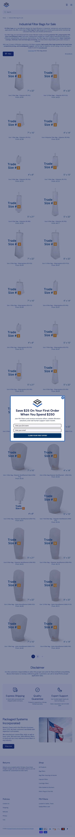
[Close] (63, 398)
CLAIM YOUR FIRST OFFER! (37, 436)
